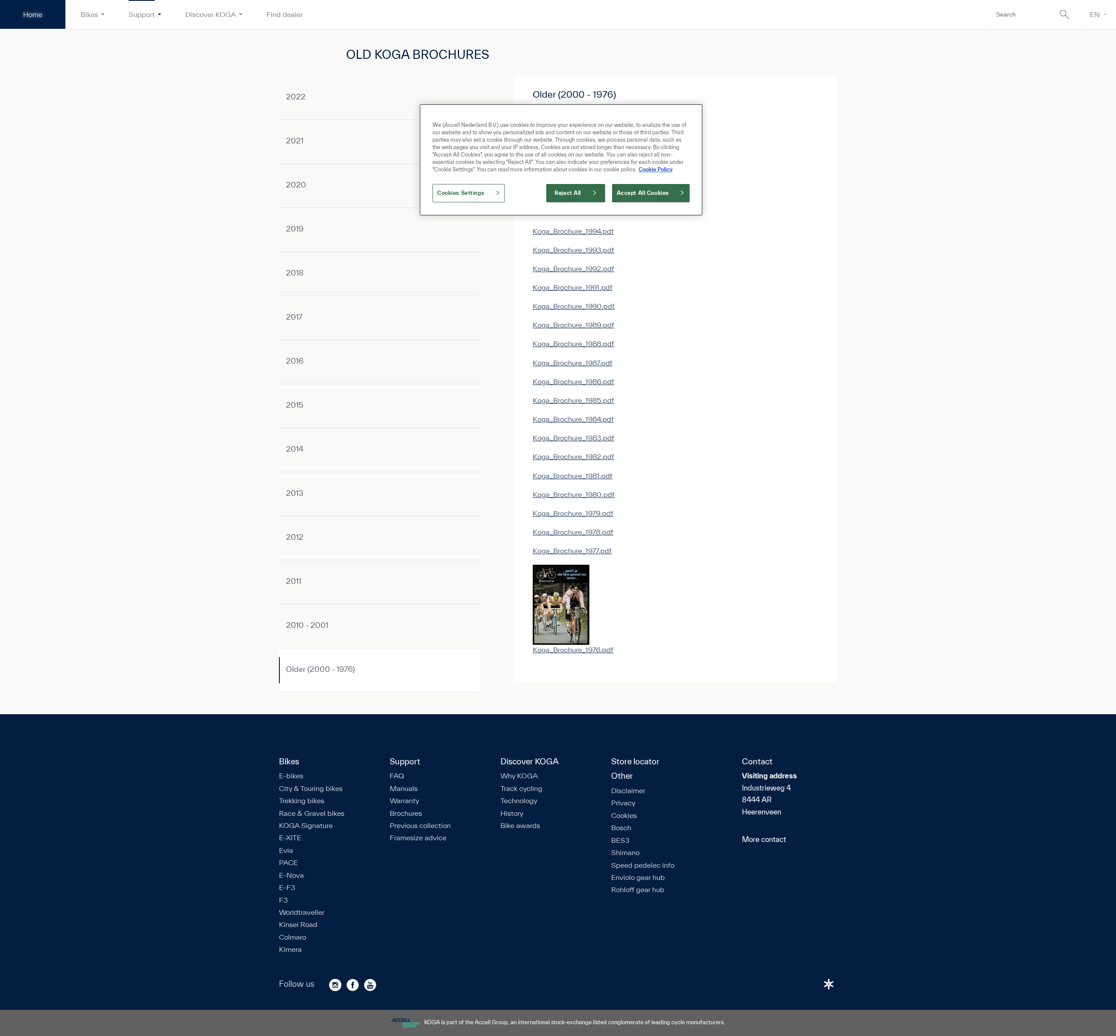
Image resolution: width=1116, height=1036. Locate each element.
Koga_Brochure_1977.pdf (572, 550)
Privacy (623, 802)
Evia (286, 850)
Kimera (290, 949)
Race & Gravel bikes (311, 813)
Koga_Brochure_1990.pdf (574, 306)
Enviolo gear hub (638, 877)
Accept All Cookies (643, 193)
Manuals (404, 788)
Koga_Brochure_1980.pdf (574, 494)
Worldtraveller (301, 912)
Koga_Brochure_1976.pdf (573, 649)
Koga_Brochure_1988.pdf (573, 343)
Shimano (625, 852)
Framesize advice (418, 837)
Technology (518, 800)
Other (622, 776)
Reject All (568, 193)
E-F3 (287, 887)
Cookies (624, 815)
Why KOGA (519, 775)
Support (142, 14)
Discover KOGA (210, 14)
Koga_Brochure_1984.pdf (573, 419)
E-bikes (291, 775)
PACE (288, 862)
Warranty (404, 800)
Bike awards (520, 825)
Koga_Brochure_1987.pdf (572, 362)
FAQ (397, 775)
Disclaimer (628, 790)
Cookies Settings (460, 193)
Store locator (635, 762)
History (511, 813)
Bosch (621, 827)
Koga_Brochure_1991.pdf (572, 287)
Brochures (406, 813)
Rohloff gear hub (637, 889)
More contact (764, 839)
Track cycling (521, 788)
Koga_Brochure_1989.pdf (573, 324)
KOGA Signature (306, 825)
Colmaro (292, 937)
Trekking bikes (301, 800)
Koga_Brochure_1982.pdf (573, 456)
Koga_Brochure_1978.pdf (573, 532)
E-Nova (291, 875)
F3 (283, 899)
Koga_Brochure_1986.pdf (573, 381)
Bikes (89, 14)
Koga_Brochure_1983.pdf (573, 437)
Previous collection (420, 825)
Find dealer (284, 14)
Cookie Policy (656, 169)
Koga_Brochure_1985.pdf (573, 400)
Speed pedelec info (642, 865)
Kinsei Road (298, 924)
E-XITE (290, 837)
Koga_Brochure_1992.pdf (573, 268)
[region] (561, 160)
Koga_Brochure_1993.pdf (573, 249)
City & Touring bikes (311, 788)
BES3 (620, 840)
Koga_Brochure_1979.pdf (573, 513)
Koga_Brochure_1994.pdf (573, 231)
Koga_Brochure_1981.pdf (572, 475)
